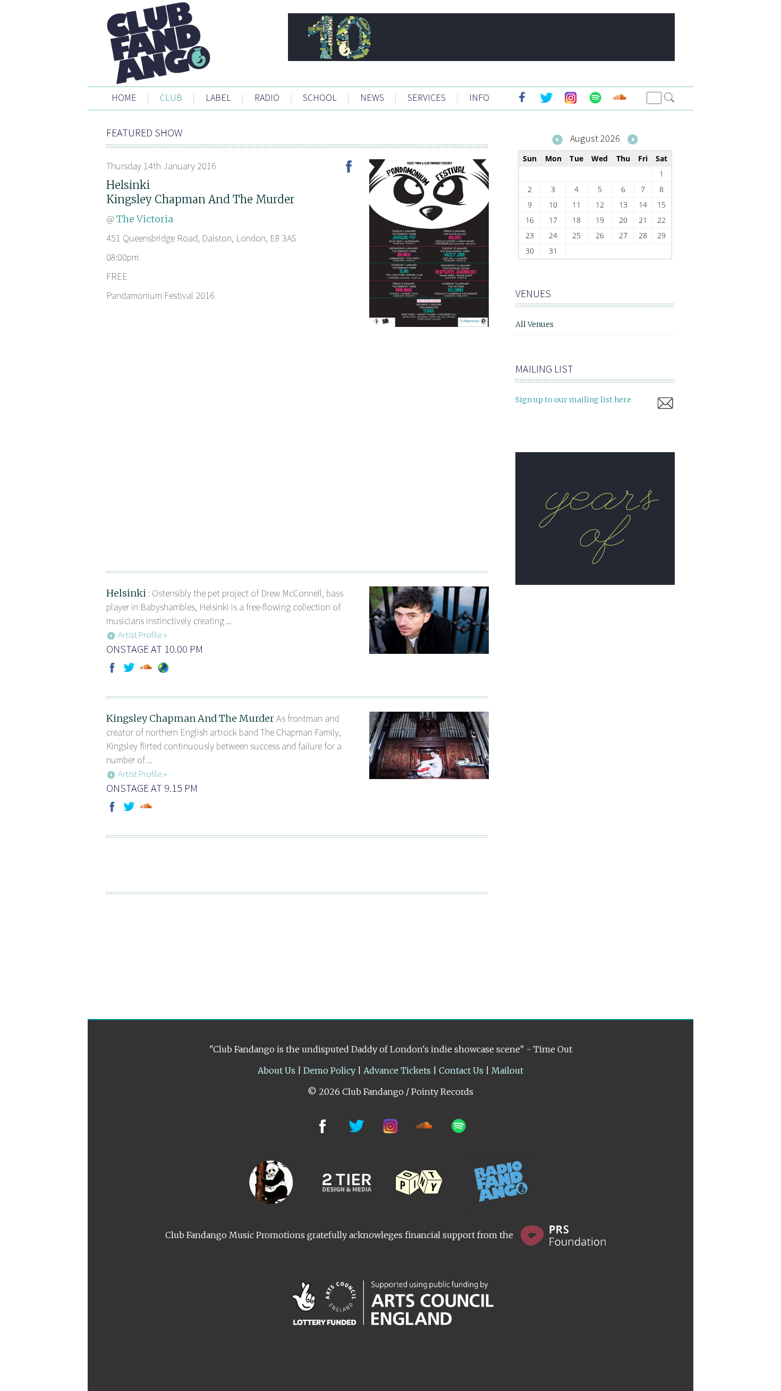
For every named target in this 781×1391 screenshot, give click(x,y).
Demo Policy (329, 1070)
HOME (124, 97)
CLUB (171, 97)
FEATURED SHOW (144, 132)
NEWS (372, 97)
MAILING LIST (544, 368)
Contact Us (461, 1070)
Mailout (507, 1070)
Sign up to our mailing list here (573, 399)
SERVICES (427, 97)
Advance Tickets (397, 1070)
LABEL (218, 97)
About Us (276, 1070)
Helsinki (128, 185)
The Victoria (144, 219)
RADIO (266, 97)
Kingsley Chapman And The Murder (200, 199)
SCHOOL (320, 97)
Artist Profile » (142, 635)
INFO (479, 97)
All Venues (534, 324)
